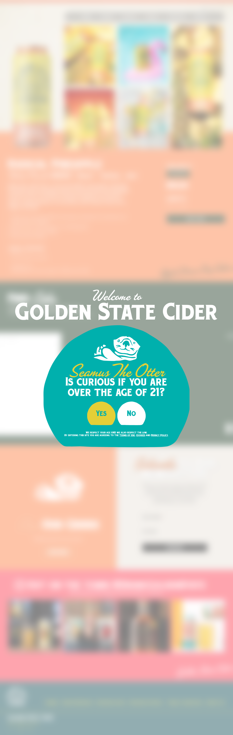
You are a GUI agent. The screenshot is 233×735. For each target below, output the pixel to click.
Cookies (140, 435)
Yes (101, 413)
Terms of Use (127, 435)
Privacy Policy (159, 435)
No (131, 413)
